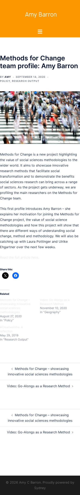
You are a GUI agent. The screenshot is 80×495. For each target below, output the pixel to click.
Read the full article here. (19, 257)
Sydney (40, 488)
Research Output (25, 80)
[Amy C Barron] (40, 14)
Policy (5, 80)
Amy (8, 76)
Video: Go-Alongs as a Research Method (38, 386)
